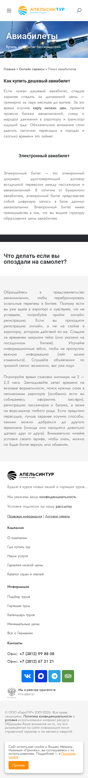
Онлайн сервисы (31, 68)
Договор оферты (57, 516)
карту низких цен (49, 108)
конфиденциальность (57, 497)
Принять (18, 765)
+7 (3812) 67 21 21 (37, 661)
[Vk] (28, 676)
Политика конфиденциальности (47, 716)
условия (11, 719)
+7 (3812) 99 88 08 (37, 654)
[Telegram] (54, 676)
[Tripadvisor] (68, 676)
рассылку (64, 506)
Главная (9, 68)
